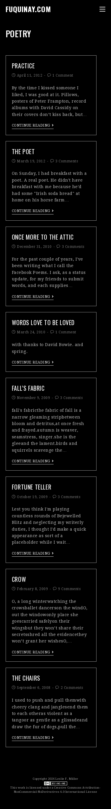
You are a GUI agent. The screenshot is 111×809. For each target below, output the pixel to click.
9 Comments (69, 589)
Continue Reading (31, 125)
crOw (19, 579)
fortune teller (31, 486)
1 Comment (62, 75)
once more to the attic (43, 236)
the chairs (26, 678)
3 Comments (66, 161)
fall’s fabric (28, 388)
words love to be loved (43, 322)
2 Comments (72, 688)
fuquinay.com (28, 9)
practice (23, 65)
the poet (23, 151)
